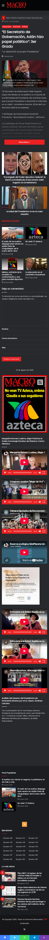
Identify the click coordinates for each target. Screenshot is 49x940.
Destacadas (14, 21)
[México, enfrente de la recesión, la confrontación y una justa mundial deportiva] (12, 264)
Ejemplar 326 (20, 842)
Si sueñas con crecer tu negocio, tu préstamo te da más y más (23, 780)
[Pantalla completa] (44, 472)
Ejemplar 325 (7, 842)
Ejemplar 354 (20, 851)
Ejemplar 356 (33, 851)
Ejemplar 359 (20, 855)
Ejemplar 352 (33, 846)
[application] (24, 462)
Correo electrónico (10, 338)
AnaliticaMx (24, 923)
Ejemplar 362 (20, 859)
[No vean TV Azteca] (36, 233)
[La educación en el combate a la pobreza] (36, 264)
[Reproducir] (5, 472)
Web (3, 348)
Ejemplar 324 (33, 838)
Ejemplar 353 (8, 851)
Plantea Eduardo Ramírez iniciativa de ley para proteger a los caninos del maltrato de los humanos (31, 903)
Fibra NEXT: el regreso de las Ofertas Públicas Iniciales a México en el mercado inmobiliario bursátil (30, 877)
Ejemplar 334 (33, 842)
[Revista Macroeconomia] (16, 5)
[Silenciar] (40, 472)
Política (24, 26)
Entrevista (16, 26)
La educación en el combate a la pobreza (35, 273)
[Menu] (3, 6)
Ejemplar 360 (33, 855)
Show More (24, 142)
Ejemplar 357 (7, 855)
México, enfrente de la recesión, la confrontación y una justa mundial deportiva (12, 276)
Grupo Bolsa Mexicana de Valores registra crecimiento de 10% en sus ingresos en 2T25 (32, 889)
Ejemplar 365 (33, 859)
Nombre (6, 329)
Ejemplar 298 (7, 838)
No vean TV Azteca (34, 241)
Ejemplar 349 (20, 846)
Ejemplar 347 (8, 846)
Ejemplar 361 (7, 859)
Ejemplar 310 (20, 838)
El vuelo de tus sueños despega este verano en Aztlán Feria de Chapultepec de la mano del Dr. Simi (12, 246)
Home (6, 21)
